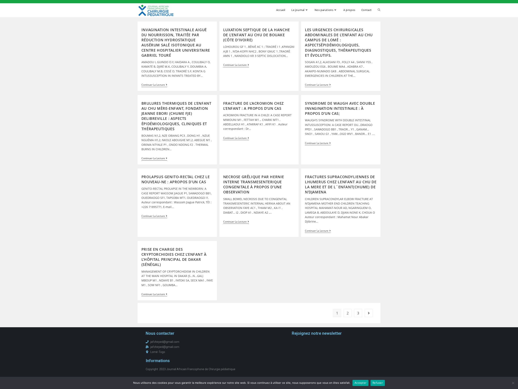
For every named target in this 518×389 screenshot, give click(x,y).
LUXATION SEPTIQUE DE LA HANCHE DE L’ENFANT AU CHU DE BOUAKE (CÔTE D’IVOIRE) (256, 34)
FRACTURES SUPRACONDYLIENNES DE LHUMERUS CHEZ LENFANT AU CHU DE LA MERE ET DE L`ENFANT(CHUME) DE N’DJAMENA (341, 184)
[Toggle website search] (379, 9)
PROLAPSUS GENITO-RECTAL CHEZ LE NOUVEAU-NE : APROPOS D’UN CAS (175, 179)
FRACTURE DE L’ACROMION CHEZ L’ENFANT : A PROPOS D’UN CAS (253, 106)
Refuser (378, 382)
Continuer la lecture (154, 84)
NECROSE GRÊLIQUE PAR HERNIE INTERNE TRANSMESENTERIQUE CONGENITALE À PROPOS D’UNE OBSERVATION (253, 184)
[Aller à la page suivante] (369, 313)
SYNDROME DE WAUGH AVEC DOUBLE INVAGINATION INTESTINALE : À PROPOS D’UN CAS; (340, 108)
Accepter (360, 382)
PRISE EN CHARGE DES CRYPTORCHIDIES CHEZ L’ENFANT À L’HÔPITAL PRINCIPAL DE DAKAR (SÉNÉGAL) (174, 257)
